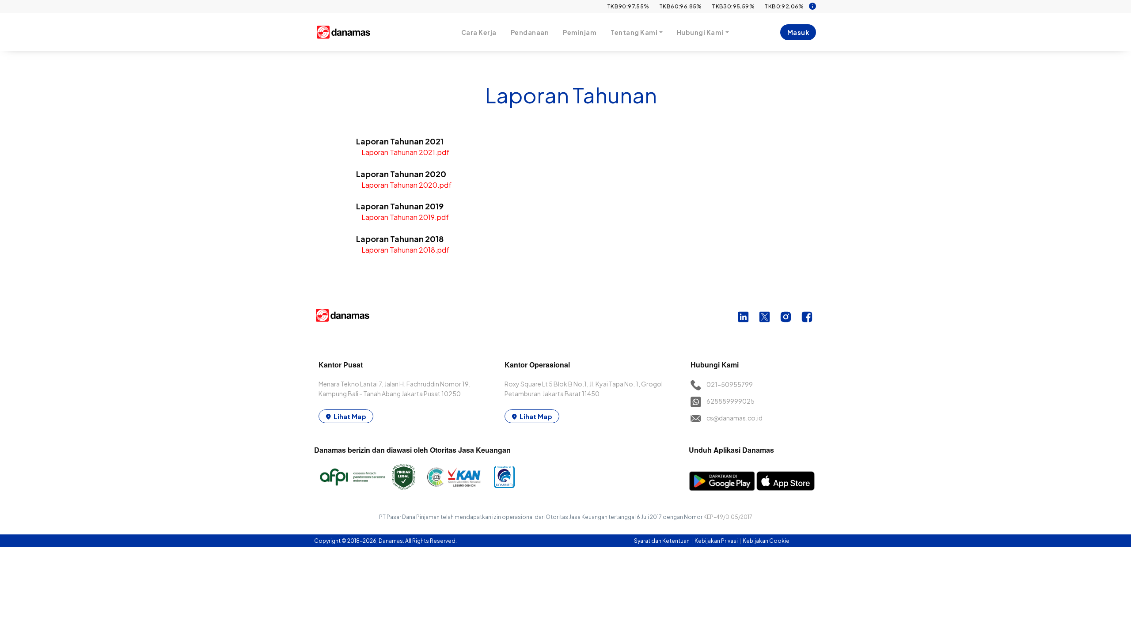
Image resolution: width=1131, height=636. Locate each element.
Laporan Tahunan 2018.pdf (405, 249)
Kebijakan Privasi (717, 541)
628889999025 (730, 401)
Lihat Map (350, 416)
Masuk (798, 32)
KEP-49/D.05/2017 (727, 517)
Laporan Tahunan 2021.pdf (405, 152)
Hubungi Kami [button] (700, 32)
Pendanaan (530, 32)
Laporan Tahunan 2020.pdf (406, 184)
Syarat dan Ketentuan (662, 541)
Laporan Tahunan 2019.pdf (405, 217)
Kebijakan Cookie (766, 541)
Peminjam (579, 32)
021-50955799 (729, 384)
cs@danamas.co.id (734, 418)
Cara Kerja (479, 32)
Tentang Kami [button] (634, 32)
